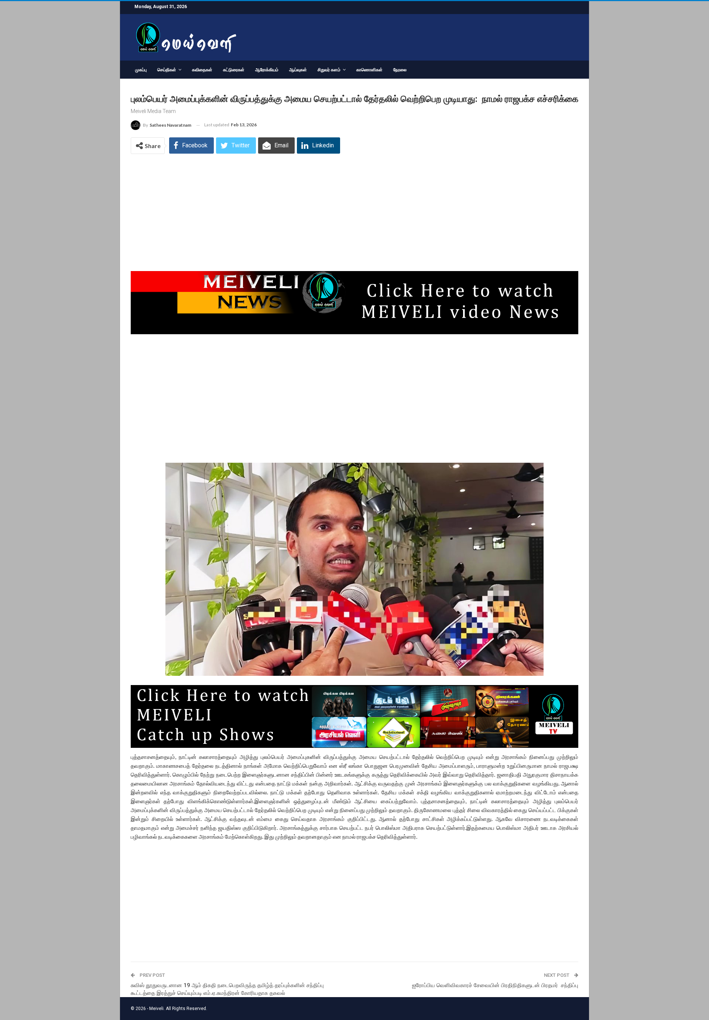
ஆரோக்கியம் (266, 69)
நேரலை (400, 69)
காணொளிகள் (369, 69)
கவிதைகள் (202, 69)
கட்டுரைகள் (233, 69)
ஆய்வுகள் (298, 69)
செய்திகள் (166, 69)
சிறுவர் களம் (329, 69)
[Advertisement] (354, 216)
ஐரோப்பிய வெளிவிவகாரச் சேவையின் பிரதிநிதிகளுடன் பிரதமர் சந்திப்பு (495, 985)
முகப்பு (141, 69)
